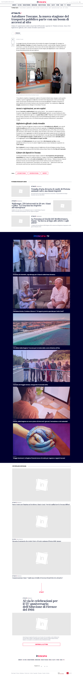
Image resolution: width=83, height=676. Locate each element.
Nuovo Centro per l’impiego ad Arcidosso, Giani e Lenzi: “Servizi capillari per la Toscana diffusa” (41, 504)
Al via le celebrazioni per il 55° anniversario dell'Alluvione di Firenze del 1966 (40, 605)
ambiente (14, 5)
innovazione (34, 5)
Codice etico (27, 673)
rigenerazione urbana (56, 7)
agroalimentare (29, 7)
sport (61, 7)
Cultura (14, 539)
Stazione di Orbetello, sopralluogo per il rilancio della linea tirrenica (34, 274)
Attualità (15, 13)
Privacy (17, 673)
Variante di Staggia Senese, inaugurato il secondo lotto (30, 385)
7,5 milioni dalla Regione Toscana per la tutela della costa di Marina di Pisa (36, 348)
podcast (69, 5)
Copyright (35, 673)
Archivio (47, 673)
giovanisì (38, 7)
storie (57, 5)
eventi (50, 7)
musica (48, 5)
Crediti (31, 673)
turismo (66, 7)
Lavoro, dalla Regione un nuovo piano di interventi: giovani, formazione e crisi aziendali (40, 421)
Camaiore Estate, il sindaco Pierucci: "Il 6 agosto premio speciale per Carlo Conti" (38, 311)
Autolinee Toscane (21, 173)
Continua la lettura (41, 644)
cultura (20, 5)
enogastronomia (26, 5)
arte (63, 7)
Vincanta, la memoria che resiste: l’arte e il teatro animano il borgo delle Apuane (36, 541)
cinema (34, 7)
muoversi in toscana (44, 7)
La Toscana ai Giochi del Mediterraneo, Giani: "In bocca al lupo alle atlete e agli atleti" (50, 221)
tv (65, 5)
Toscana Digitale (22, 7)
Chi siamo (40, 673)
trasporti (44, 173)
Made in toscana (42, 5)
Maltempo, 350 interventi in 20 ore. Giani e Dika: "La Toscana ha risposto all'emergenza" (31, 205)
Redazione (18, 33)
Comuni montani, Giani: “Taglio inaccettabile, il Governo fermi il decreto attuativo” (37, 578)
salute (53, 5)
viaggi (61, 5)
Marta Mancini (19, 539)
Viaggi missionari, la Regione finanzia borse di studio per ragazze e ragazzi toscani (39, 458)
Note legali (13, 673)
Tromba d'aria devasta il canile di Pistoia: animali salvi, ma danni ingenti (50, 190)
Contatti (43, 673)
